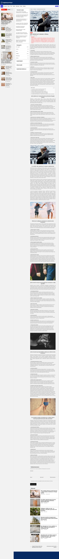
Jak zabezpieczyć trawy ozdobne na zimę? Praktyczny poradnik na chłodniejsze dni (8, 47)
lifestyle (3, 9)
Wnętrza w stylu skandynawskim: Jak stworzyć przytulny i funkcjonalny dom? (9, 78)
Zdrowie (21, 6)
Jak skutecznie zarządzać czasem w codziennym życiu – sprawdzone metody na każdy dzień (7, 61)
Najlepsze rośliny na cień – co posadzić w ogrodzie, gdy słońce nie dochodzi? (9, 34)
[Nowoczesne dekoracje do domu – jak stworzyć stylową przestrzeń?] (3, 73)
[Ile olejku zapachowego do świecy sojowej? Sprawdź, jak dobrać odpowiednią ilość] (3, 28)
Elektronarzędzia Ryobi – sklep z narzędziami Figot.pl (20, 30)
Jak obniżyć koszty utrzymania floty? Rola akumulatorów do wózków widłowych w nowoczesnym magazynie (22, 15)
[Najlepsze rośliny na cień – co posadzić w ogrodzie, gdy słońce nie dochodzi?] (3, 35)
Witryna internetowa (52, 477)
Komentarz (32, 470)
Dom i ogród (5, 6)
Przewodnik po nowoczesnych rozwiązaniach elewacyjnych (20, 27)
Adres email (42, 477)
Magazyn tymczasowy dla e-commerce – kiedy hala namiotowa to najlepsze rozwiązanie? (22, 36)
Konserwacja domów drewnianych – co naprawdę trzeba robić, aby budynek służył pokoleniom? (21, 20)
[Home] (2, 6)
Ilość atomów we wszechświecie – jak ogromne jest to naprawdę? (9, 84)
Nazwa (31, 477)
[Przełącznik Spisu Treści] (53, 88)
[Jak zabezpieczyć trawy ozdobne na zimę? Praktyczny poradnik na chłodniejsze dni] (3, 47)
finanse (9, 9)
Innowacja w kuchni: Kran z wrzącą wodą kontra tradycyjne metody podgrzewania (22, 24)
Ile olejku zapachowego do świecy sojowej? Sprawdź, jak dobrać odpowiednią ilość (9, 29)
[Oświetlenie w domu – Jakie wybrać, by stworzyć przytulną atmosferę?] (3, 67)
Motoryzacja (17, 6)
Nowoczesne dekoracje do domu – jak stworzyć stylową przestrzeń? (9, 73)
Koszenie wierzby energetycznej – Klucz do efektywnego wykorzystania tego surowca (9, 41)
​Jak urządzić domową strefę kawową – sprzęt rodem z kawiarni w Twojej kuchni (6, 22)
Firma (11, 6)
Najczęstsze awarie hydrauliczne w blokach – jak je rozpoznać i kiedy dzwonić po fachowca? (21, 41)
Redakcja (24, 6)
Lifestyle (14, 6)
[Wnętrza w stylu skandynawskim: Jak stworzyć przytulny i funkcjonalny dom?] (3, 78)
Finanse (9, 6)
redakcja (31, 35)
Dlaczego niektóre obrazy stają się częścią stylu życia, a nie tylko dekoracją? (22, 12)
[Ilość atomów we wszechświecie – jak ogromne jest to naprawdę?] (3, 84)
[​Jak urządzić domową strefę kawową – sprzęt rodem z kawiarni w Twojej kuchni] (7, 16)
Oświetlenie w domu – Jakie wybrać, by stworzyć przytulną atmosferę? (9, 67)
